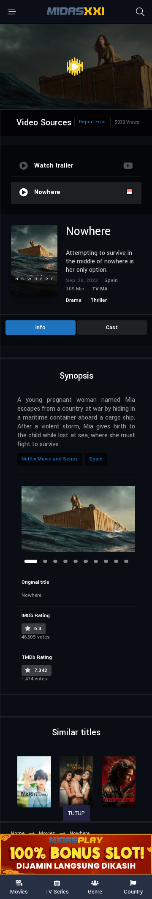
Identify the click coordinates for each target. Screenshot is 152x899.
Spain (96, 459)
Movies (19, 891)
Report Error (92, 122)
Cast (112, 327)
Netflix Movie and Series (50, 459)
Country (133, 891)
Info (40, 327)
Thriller (98, 300)
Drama (73, 300)
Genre (95, 891)
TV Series (57, 891)
